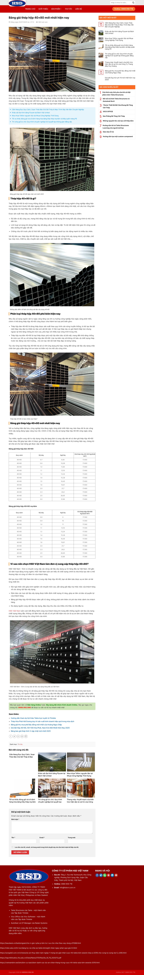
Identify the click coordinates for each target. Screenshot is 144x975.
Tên (13, 837)
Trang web (71, 837)
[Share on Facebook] (10, 736)
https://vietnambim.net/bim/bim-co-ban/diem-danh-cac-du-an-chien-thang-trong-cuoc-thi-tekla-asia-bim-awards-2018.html (50, 963)
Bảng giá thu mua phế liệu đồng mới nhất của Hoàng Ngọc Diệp (36, 725)
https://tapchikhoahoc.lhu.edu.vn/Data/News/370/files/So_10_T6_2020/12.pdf (30, 958)
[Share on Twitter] (14, 736)
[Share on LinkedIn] (26, 736)
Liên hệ (78, 9)
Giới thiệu (43, 9)
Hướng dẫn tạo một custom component (118, 136)
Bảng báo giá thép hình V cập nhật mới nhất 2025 (31, 731)
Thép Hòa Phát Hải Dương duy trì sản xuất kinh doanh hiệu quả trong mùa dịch (42, 721)
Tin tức (68, 9)
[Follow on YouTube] (116, 875)
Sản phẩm (55, 9)
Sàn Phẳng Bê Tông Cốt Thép (114, 116)
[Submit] (133, 3)
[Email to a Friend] (18, 736)
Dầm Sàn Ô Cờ (108, 132)
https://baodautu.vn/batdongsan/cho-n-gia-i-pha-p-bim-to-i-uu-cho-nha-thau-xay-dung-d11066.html (40, 943)
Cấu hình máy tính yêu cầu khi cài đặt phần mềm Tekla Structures (116, 93)
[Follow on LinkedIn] (112, 875)
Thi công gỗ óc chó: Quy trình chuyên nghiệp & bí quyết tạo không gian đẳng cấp (42, 122)
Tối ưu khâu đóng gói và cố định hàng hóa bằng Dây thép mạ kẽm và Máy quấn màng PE (44, 119)
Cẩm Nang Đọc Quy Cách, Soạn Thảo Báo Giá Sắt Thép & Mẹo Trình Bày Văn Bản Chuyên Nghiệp (48, 110)
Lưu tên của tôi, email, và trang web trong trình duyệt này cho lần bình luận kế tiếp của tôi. (47, 847)
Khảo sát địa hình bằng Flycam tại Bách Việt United (31, 113)
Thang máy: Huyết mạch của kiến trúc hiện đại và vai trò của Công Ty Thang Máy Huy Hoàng (119, 64)
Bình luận (15, 819)
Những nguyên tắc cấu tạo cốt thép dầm (118, 121)
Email (42, 837)
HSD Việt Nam (14, 611)
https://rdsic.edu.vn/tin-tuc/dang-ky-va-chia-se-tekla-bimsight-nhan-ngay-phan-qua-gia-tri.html (38, 948)
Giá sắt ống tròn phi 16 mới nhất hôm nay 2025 (120, 79)
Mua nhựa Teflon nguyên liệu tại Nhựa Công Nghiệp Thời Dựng (35, 116)
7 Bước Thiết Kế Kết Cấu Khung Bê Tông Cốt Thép (118, 106)
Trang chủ (30, 9)
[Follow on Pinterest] (108, 875)
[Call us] (104, 875)
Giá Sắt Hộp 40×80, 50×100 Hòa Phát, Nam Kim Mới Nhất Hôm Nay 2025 (40, 728)
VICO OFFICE (108, 112)
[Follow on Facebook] (97, 875)
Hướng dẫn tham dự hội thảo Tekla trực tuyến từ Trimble (33, 718)
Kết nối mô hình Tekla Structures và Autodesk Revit (116, 100)
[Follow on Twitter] (101, 875)
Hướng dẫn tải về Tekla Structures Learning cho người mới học (116, 126)
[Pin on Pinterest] (22, 736)
